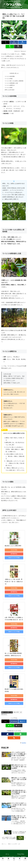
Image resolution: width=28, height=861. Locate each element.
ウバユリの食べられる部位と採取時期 (14, 80)
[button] (18, 46)
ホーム (7, 854)
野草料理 (5, 714)
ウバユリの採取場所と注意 (11, 83)
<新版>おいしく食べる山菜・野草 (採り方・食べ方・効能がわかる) (14, 581)
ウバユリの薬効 (8, 87)
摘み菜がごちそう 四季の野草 (13, 545)
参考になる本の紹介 (10, 89)
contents (12, 73)
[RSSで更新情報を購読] (14, 737)
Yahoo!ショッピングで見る (14, 557)
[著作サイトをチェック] (7, 733)
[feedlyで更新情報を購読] (20, 733)
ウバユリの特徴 (8, 78)
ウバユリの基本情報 (10, 76)
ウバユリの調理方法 (10, 85)
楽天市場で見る (14, 553)
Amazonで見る (14, 549)
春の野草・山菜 (18, 712)
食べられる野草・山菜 (7, 712)
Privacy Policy (20, 854)
